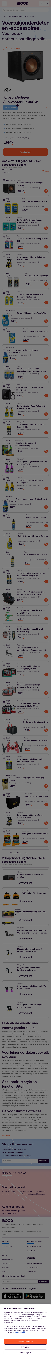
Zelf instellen (26, 1347)
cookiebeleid (19, 1332)
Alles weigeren (25, 1352)
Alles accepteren (25, 1341)
